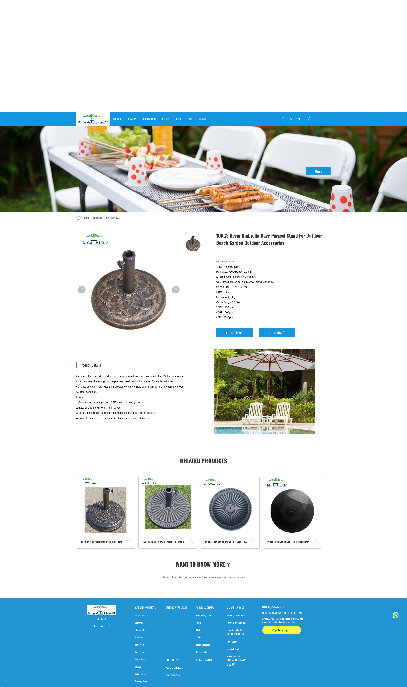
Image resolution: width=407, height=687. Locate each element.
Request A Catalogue (280, 630)
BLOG (178, 118)
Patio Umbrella (236, 634)
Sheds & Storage (141, 630)
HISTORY (166, 118)
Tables (198, 622)
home (86, 218)
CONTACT (203, 118)
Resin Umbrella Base (235, 630)
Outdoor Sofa (201, 652)
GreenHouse (140, 652)
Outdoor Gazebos (142, 615)
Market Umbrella (234, 656)
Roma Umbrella (233, 641)
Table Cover (172, 660)
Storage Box (140, 644)
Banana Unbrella (233, 649)
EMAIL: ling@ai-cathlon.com (273, 607)
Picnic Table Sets (203, 644)
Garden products (145, 607)
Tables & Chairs (205, 607)
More (318, 171)
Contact (279, 332)
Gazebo (138, 666)
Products (97, 217)
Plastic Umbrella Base (236, 615)
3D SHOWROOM (149, 118)
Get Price (236, 332)
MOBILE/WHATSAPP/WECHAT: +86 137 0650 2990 (282, 613)
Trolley (198, 637)
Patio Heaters (140, 674)
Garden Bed (139, 622)
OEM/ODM (132, 118)
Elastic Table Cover (173, 675)
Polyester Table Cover (174, 668)
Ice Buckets (139, 637)
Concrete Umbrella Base (236, 622)
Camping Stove (141, 681)
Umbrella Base (113, 217)
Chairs (198, 630)
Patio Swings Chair (203, 615)
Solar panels (204, 660)
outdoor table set (176, 607)
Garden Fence (140, 659)
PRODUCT (117, 118)
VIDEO (189, 118)
